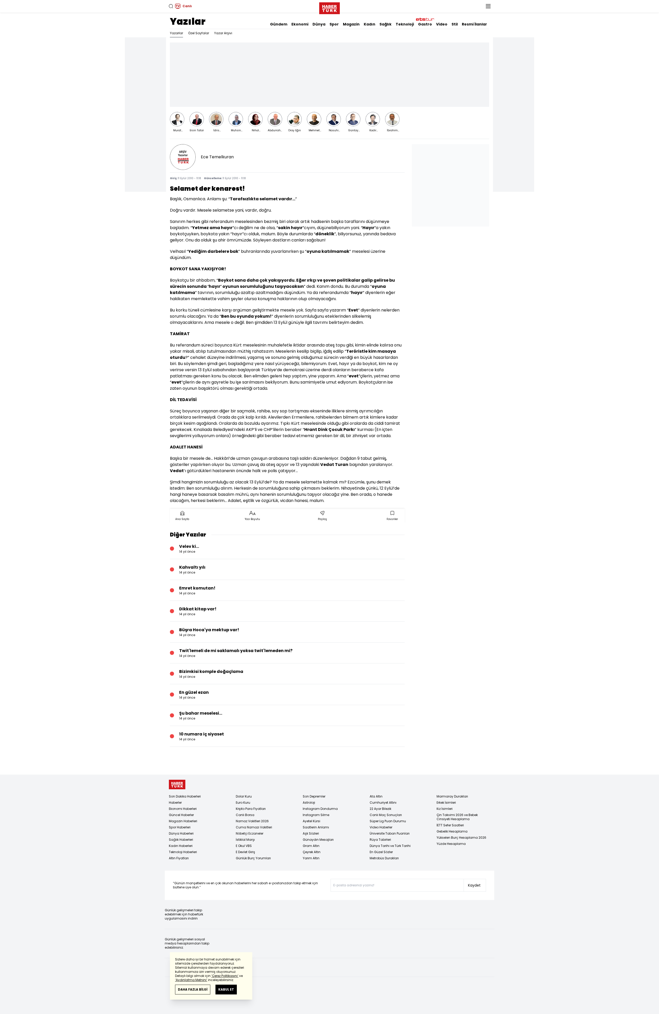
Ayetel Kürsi (311, 821)
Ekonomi (299, 24)
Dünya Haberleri (181, 833)
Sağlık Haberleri (181, 839)
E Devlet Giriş (245, 852)
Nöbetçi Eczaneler (249, 833)
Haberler (175, 802)
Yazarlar (176, 33)
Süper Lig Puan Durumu (388, 821)
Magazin (351, 24)
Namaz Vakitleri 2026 (252, 821)
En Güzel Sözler (381, 852)
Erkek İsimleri (446, 802)
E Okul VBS (244, 846)
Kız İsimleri (445, 809)
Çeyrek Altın (311, 852)
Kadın (369, 24)
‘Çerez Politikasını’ (224, 976)
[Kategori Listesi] (488, 6)
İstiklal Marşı (245, 839)
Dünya (319, 24)
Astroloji (309, 802)
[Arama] (171, 6)
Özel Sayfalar (198, 33)
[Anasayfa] (177, 784)
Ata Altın (376, 796)
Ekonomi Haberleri (183, 809)
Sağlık (385, 24)
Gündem (278, 24)
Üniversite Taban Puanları (390, 833)
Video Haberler (381, 827)
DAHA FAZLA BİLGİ (192, 989)
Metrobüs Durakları (384, 858)
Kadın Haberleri (181, 846)
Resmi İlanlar (474, 24)
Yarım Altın (311, 858)
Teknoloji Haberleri (183, 852)
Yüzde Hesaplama (451, 844)
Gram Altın (311, 846)
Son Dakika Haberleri (185, 796)
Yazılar (187, 21)
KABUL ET (226, 989)
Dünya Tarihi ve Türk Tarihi (390, 846)
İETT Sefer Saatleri (450, 825)
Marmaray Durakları (452, 796)
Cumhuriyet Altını (383, 802)
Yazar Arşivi (223, 33)
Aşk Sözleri (311, 833)
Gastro (425, 24)
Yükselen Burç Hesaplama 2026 (461, 837)
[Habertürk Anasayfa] (329, 7)
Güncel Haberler (181, 815)
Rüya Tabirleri (380, 839)
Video (441, 24)
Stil (455, 24)
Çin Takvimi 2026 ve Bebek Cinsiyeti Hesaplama (457, 817)
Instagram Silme (316, 815)
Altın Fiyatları (179, 858)
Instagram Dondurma (320, 809)
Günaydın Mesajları (318, 839)
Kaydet (474, 885)
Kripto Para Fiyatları (251, 809)
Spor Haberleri (179, 827)
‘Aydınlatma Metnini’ (191, 980)
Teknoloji (405, 24)
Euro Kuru (243, 802)
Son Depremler (314, 796)
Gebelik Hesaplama (452, 831)
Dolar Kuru (244, 796)
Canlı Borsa (245, 815)
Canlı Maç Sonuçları (386, 815)
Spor (334, 24)
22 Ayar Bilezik (380, 809)
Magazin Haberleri (183, 821)
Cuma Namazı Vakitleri (254, 827)
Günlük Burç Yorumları (253, 858)
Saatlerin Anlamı (316, 827)
